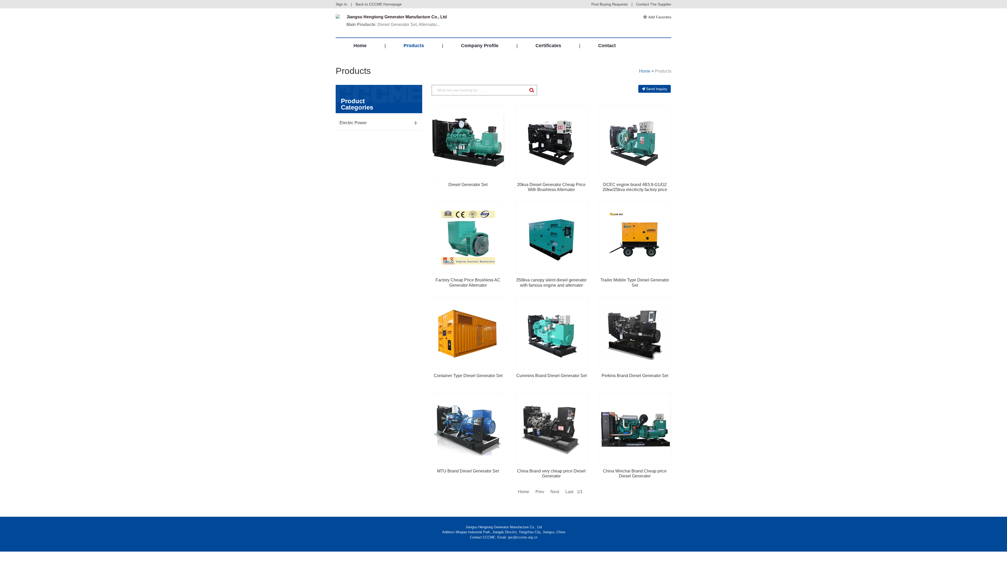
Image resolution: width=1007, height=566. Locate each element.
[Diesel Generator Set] (468, 142)
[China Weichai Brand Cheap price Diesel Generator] (635, 428)
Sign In (341, 4)
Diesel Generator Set (468, 184)
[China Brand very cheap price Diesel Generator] (551, 428)
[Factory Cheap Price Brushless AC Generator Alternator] (468, 237)
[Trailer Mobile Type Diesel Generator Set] (635, 237)
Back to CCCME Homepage (379, 4)
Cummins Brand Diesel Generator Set (551, 375)
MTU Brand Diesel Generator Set (468, 471)
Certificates (548, 45)
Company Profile (480, 45)
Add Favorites (659, 17)
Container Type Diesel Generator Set (468, 375)
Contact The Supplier (653, 4)
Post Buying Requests (609, 4)
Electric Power (353, 123)
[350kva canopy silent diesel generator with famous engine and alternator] (551, 237)
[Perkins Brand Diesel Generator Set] (635, 333)
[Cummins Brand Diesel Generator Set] (551, 333)
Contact (607, 45)
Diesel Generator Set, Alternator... (393, 24)
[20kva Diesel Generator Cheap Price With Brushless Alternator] (551, 142)
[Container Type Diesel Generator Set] (468, 333)
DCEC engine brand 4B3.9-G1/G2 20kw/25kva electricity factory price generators (635, 189)
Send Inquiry (656, 89)
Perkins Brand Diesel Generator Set (635, 375)
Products (414, 45)
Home (360, 45)
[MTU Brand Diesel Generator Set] (468, 428)
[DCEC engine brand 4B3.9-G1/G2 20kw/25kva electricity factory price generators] (635, 142)
